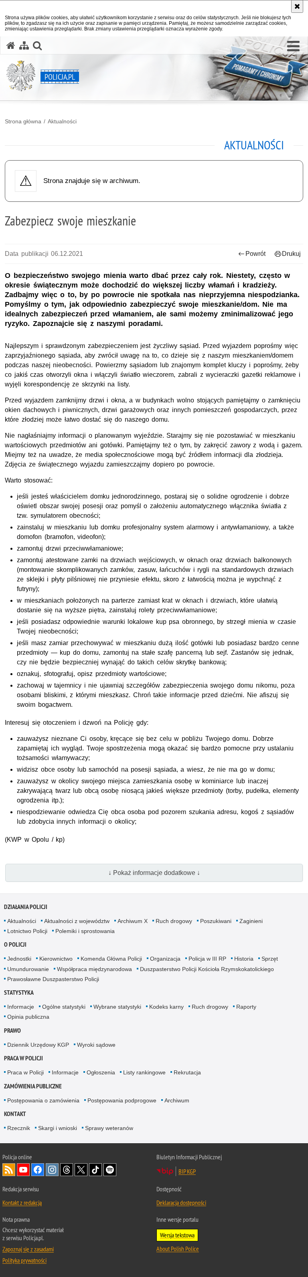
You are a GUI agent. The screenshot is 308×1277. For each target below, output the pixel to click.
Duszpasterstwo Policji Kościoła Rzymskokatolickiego (207, 969)
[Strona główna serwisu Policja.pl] (10, 45)
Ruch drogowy (174, 921)
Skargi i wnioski (57, 1128)
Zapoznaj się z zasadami (28, 1249)
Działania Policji (25, 907)
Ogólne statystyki (63, 1007)
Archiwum (176, 1100)
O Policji (15, 944)
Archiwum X (133, 921)
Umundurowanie (28, 969)
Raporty (246, 1007)
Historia (243, 958)
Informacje (20, 1007)
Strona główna (23, 121)
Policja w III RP (207, 958)
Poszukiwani (215, 921)
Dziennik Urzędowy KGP (38, 1045)
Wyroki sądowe (96, 1045)
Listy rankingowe (144, 1072)
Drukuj (291, 253)
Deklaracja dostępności (181, 1203)
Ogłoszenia (101, 1072)
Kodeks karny (166, 1007)
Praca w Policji (23, 1058)
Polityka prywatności (24, 1260)
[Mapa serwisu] (24, 45)
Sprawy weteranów (109, 1128)
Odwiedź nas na (23, 1169)
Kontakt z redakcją (22, 1203)
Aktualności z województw (76, 921)
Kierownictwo (56, 958)
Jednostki (19, 958)
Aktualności (62, 121)
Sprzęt (269, 958)
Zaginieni (251, 921)
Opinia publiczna (28, 1017)
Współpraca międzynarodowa (94, 969)
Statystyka (19, 992)
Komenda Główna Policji (111, 958)
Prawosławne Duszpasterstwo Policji (53, 979)
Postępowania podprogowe (121, 1100)
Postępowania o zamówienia (43, 1100)
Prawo (12, 1030)
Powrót (255, 253)
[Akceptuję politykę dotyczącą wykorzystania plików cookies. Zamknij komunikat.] (297, 6)
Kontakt (15, 1114)
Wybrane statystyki (117, 1007)
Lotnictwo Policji (27, 931)
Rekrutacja (187, 1072)
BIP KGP (187, 1171)
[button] (293, 46)
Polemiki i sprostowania (85, 931)
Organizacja (165, 958)
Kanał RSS (8, 1169)
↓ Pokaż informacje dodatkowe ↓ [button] (154, 872)
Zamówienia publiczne (33, 1086)
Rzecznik (18, 1128)
